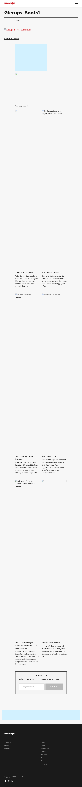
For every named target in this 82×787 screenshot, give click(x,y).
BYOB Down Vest (49, 456)
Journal (43, 758)
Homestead (45, 748)
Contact (7, 748)
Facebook (5, 780)
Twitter (9, 780)
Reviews (43, 761)
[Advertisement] (31, 57)
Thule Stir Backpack (24, 272)
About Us (7, 742)
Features (44, 764)
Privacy (6, 745)
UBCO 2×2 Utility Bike (51, 643)
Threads (44, 755)
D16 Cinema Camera (50, 272)
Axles (43, 742)
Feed (12, 780)
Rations (43, 752)
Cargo (43, 745)
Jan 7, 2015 (15, 20)
